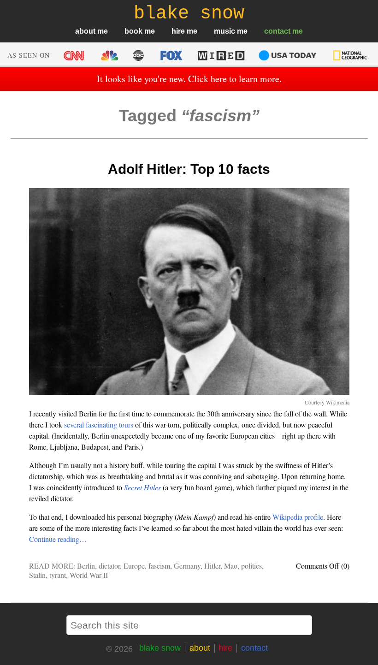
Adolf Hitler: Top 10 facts (189, 169)
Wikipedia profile (297, 517)
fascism (159, 565)
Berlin (86, 565)
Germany (187, 565)
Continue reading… (58, 539)
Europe (134, 565)
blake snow (160, 648)
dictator (109, 565)
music (224, 31)
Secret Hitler (142, 487)
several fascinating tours (98, 424)
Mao (230, 565)
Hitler (212, 565)
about (85, 31)
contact (277, 31)
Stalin (37, 575)
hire (178, 31)
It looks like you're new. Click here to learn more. (189, 78)
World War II (89, 575)
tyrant (57, 575)
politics (251, 565)
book (133, 31)
